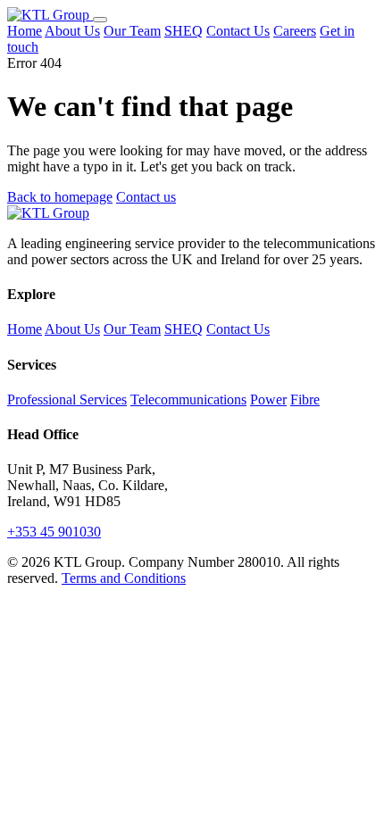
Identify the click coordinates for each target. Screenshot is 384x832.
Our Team (132, 30)
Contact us (146, 196)
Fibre (305, 399)
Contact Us (238, 30)
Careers (294, 30)
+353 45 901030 (54, 531)
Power (268, 399)
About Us (72, 30)
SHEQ (183, 30)
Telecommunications (188, 399)
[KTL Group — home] (50, 14)
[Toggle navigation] (100, 19)
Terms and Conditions (124, 578)
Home (24, 30)
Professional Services (67, 399)
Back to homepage (60, 196)
